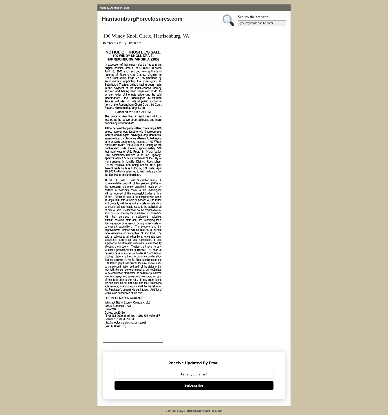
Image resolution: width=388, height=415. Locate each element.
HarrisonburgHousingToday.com (204, 410)
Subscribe (194, 385)
